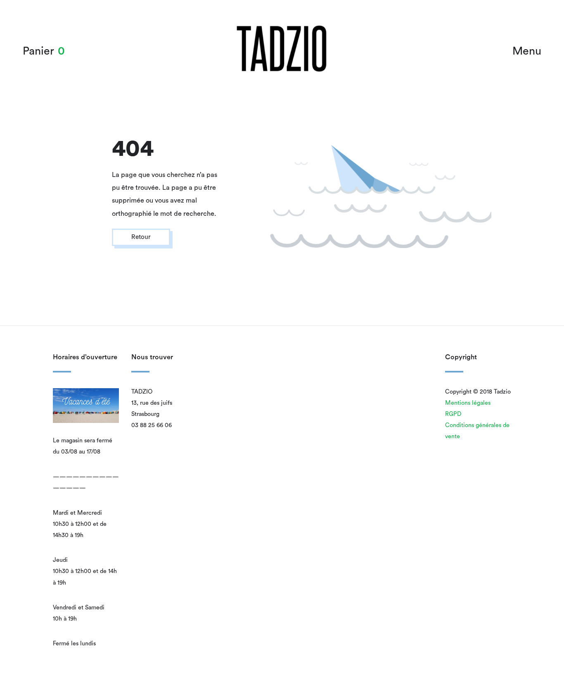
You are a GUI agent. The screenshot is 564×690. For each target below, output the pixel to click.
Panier (38, 51)
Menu (526, 51)
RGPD (453, 414)
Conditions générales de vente (477, 430)
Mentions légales (468, 403)
